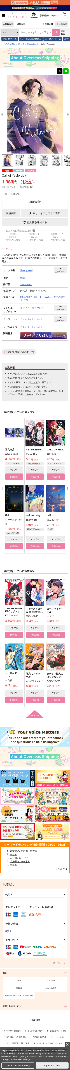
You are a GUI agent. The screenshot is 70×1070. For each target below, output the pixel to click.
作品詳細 (14, 476)
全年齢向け (8, 24)
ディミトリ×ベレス (14, 463)
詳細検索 (63, 32)
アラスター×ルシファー (56, 463)
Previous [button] (2, 114)
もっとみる (61, 868)
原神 (66, 38)
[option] (35, 114)
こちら (32, 373)
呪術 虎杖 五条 (10, 38)
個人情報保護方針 (39, 1037)
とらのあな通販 (8, 43)
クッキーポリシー (59, 1037)
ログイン (55, 15)
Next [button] (68, 114)
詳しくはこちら (60, 963)
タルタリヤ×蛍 (12, 533)
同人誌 (21, 43)
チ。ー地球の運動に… (30, 38)
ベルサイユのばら (20, 861)
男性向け (49, 24)
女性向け (63, 24)
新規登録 (44, 15)
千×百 (50, 529)
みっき (13, 854)
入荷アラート (60, 271)
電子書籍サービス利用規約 (16, 1037)
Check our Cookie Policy (18, 1065)
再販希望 (35, 202)
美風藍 (13, 865)
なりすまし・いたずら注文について (49, 1043)
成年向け (21, 24)
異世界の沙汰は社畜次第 (23, 851)
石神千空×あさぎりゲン (35, 529)
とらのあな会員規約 (35, 1031)
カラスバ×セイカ (53, 38)
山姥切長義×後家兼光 (35, 463)
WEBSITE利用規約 (13, 1031)
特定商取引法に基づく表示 (19, 1043)
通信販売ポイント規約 (58, 1031)
